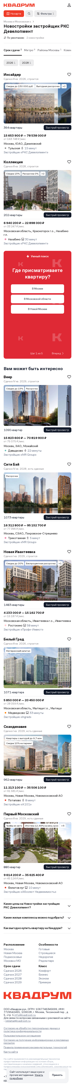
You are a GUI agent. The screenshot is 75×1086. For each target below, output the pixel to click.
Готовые (44, 949)
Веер (8, 377)
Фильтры (47, 13)
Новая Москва (13, 953)
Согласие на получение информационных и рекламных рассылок (36, 1041)
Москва (9, 949)
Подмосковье (13, 956)
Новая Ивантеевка (19, 552)
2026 (10, 62)
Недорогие (46, 956)
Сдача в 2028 (13, 978)
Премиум (45, 982)
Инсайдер (12, 75)
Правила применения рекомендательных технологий (35, 1047)
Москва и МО (12, 960)
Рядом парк (46, 960)
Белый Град (14, 639)
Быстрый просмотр (57, 127)
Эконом (44, 978)
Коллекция (13, 162)
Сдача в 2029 (13, 982)
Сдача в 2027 (13, 974)
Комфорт (45, 970)
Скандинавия (15, 727)
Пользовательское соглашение (22, 1035)
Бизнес (43, 974)
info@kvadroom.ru (25, 1014)
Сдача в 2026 (13, 970)
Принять (57, 1074)
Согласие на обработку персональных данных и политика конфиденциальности (32, 1030)
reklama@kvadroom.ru (18, 1020)
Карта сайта (11, 1051)
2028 (26, 62)
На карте (16, 13)
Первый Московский (21, 814)
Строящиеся (47, 953)
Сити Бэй (11, 464)
